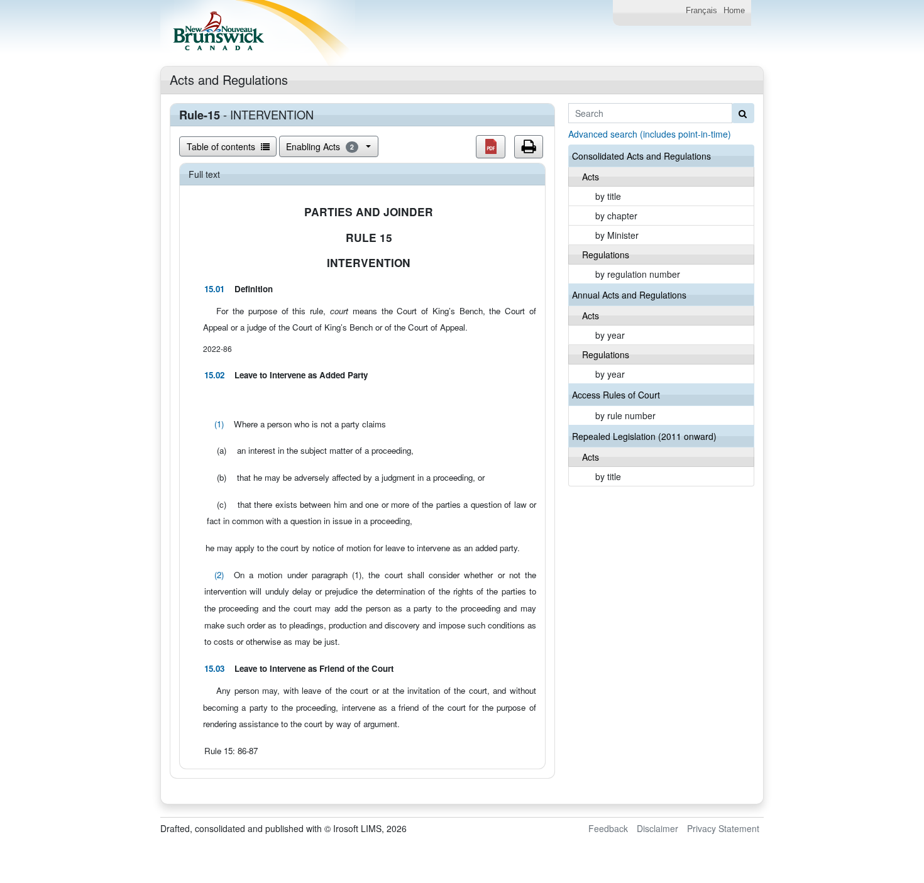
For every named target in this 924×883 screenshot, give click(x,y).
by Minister (617, 235)
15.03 (214, 668)
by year (610, 335)
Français (701, 10)
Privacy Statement (723, 828)
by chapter (616, 215)
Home (734, 10)
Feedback (608, 828)
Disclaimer (657, 828)
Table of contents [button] (222, 146)
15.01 (214, 289)
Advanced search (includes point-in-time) (649, 134)
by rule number (625, 415)
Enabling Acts (320, 146)
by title (608, 196)
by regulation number (637, 274)
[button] (490, 146)
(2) (219, 575)
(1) (219, 424)
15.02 (214, 375)
